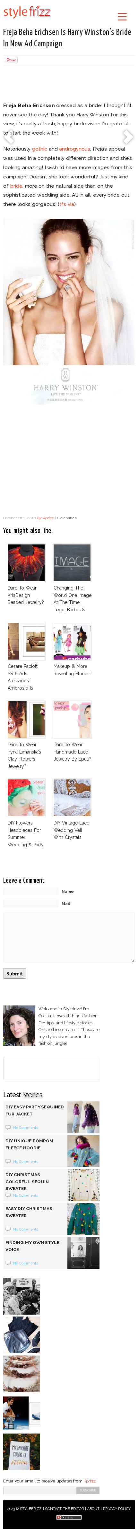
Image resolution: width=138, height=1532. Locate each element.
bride (16, 186)
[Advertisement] (69, 84)
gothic (39, 149)
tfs (62, 204)
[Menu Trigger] (122, 16)
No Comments (26, 1127)
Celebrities (66, 518)
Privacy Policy (117, 1509)
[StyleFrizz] (27, 19)
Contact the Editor (64, 1509)
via (71, 204)
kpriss (48, 518)
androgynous (74, 149)
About (93, 1509)
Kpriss (89, 1481)
